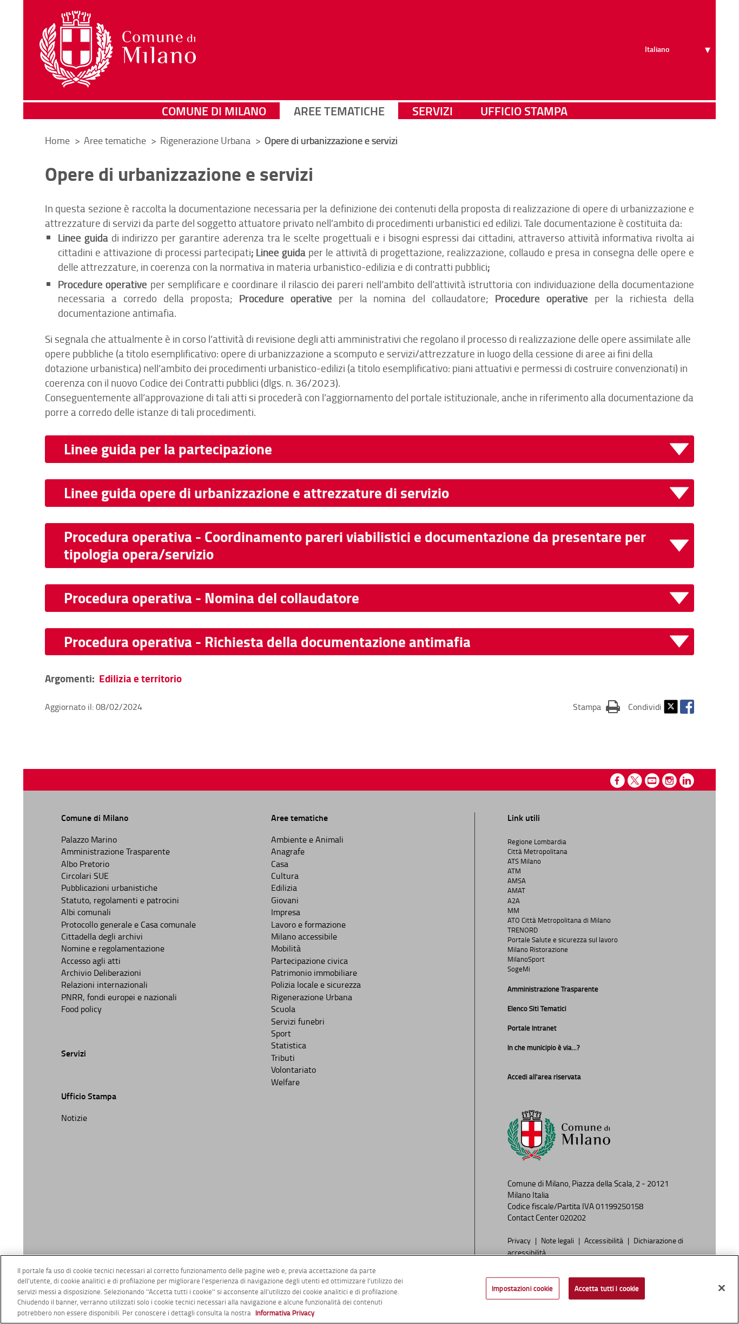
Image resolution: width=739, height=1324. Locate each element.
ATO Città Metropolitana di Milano (559, 920)
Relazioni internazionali (104, 984)
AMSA (516, 880)
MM (513, 910)
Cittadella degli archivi (102, 936)
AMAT (516, 890)
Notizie (74, 1118)
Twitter (671, 707)
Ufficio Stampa (524, 110)
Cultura (285, 876)
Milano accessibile (304, 936)
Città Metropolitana (537, 851)
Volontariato (293, 1069)
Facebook (687, 707)
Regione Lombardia (536, 841)
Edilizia (284, 887)
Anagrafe (288, 851)
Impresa (285, 912)
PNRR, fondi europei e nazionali (119, 997)
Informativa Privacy (284, 1313)
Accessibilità (604, 1240)
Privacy (519, 1240)
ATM (514, 871)
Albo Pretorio (85, 864)
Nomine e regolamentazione (112, 948)
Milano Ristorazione (537, 949)
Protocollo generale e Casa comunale (128, 924)
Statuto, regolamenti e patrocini (120, 900)
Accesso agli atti (91, 961)
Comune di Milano (214, 110)
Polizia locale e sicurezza (316, 984)
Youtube (652, 780)
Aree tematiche (339, 110)
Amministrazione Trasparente (115, 851)
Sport (281, 1033)
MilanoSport (526, 959)
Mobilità (286, 948)
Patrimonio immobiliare (314, 973)
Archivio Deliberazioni (101, 973)
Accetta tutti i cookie (607, 1288)
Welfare (285, 1082)
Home (57, 140)
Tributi (283, 1058)
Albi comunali (86, 912)
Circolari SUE (85, 876)
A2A (513, 900)
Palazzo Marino (89, 839)
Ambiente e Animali (307, 839)
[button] (376, 449)
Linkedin (686, 780)
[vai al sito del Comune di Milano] (117, 49)
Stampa (596, 706)
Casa (279, 864)
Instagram (669, 780)
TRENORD (522, 930)
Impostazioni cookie (522, 1288)
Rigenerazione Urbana (206, 140)
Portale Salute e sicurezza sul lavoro (562, 939)
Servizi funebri (298, 1021)
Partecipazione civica (309, 961)
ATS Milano (524, 861)
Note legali (558, 1240)
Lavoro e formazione (308, 924)
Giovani (285, 900)
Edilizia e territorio (140, 678)
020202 (573, 1217)
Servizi (432, 110)
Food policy (81, 1009)
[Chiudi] (722, 1288)
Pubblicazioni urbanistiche (109, 887)
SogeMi (518, 969)
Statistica (288, 1045)
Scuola (283, 1009)
